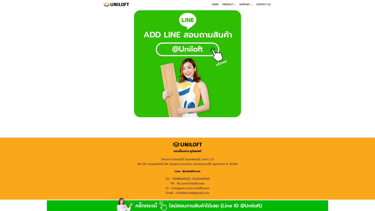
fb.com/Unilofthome (190, 183)
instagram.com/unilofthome (190, 188)
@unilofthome (191, 171)
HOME (215, 4)
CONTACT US (263, 4)
